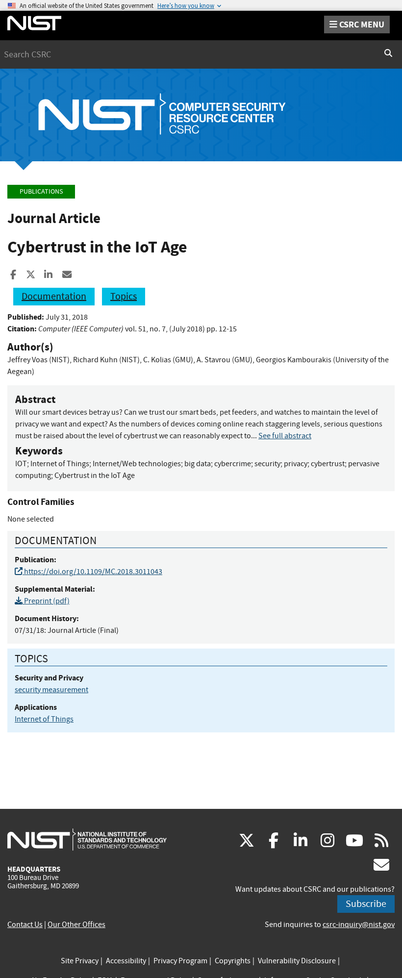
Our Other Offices (76, 924)
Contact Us (25, 924)
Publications (41, 191)
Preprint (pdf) (46, 601)
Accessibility (126, 961)
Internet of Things (44, 719)
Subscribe (366, 904)
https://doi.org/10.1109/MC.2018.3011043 (92, 572)
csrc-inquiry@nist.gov (359, 924)
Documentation (54, 296)
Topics (123, 296)
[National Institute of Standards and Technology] (87, 839)
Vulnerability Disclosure (297, 961)
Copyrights (233, 961)
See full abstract (284, 436)
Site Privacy (80, 961)
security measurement (51, 690)
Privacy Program (180, 961)
